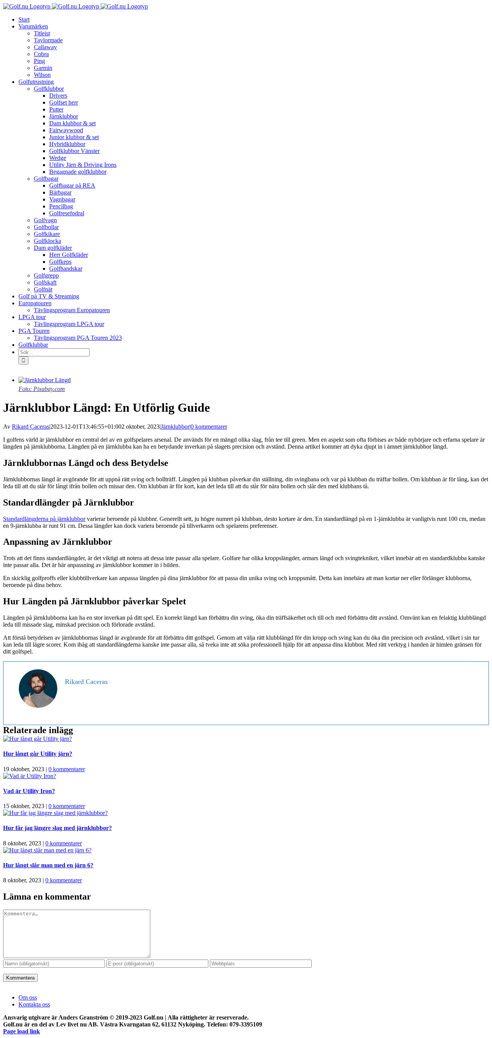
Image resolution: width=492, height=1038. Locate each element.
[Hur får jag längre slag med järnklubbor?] (55, 813)
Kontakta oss (34, 1004)
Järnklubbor (175, 426)
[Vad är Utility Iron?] (29, 776)
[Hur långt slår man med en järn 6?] (47, 850)
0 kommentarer (209, 426)
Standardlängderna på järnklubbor (44, 519)
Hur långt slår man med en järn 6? (48, 865)
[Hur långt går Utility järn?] (37, 738)
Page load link (21, 1031)
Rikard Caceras (30, 426)
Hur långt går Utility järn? (37, 753)
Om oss (27, 997)
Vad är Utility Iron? (29, 791)
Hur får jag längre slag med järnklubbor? (57, 828)
